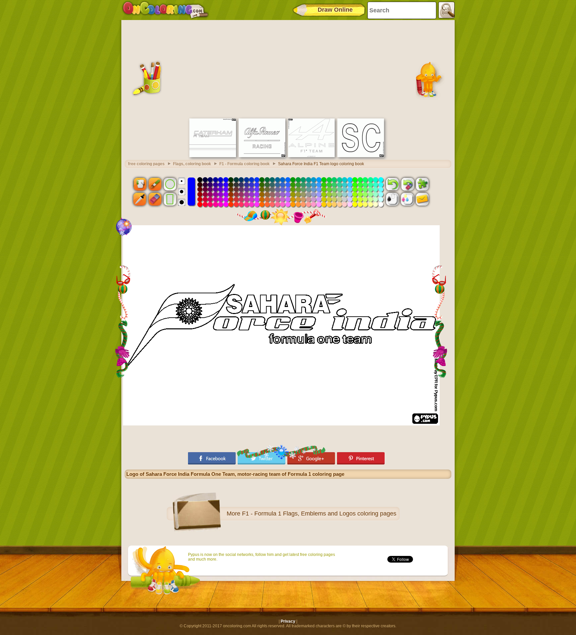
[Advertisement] (288, 68)
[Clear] (407, 184)
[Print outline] (392, 199)
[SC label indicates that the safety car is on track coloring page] (360, 155)
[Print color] (407, 199)
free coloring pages (146, 164)
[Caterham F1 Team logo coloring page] (212, 155)
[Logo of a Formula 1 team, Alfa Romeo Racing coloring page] (262, 155)
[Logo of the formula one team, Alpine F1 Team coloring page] (311, 155)
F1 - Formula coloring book (244, 164)
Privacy (288, 621)
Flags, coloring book (192, 164)
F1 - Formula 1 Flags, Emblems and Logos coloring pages (319, 513)
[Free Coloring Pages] (165, 10)
